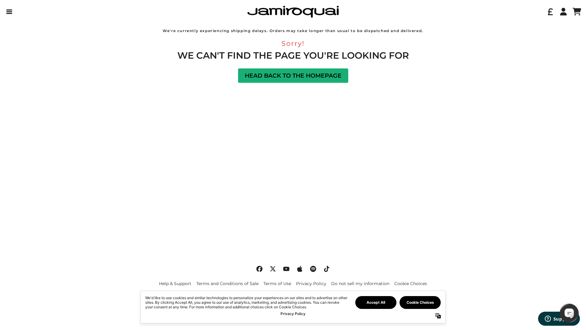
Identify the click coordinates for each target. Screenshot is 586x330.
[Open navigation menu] (9, 11)
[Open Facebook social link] (259, 269)
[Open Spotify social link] (313, 269)
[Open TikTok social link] (326, 269)
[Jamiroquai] (293, 12)
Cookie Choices (410, 283)
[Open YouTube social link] (286, 269)
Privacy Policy (311, 283)
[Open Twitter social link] (273, 269)
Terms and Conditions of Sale (227, 283)
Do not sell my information (360, 283)
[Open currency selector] (550, 11)
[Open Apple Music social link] (299, 269)
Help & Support (175, 283)
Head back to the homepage (293, 75)
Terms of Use (277, 283)
